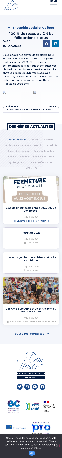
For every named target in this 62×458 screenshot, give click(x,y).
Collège (24, 156)
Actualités (51, 145)
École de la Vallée (44, 151)
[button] (46, 43)
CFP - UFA (32, 168)
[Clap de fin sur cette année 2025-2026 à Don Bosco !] (31, 189)
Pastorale (48, 139)
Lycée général (17, 162)
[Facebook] (42, 387)
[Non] (57, 445)
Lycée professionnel (41, 162)
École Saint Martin (43, 156)
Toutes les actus (16, 139)
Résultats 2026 (31, 232)
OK (31, 453)
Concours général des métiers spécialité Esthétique (31, 259)
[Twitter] (20, 387)
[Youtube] (35, 387)
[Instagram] (27, 387)
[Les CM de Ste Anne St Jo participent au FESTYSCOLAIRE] (31, 290)
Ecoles (12, 156)
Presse (34, 139)
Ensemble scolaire (19, 151)
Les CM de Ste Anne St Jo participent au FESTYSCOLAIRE (31, 310)
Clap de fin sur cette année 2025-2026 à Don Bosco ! (31, 209)
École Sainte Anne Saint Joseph (23, 145)
